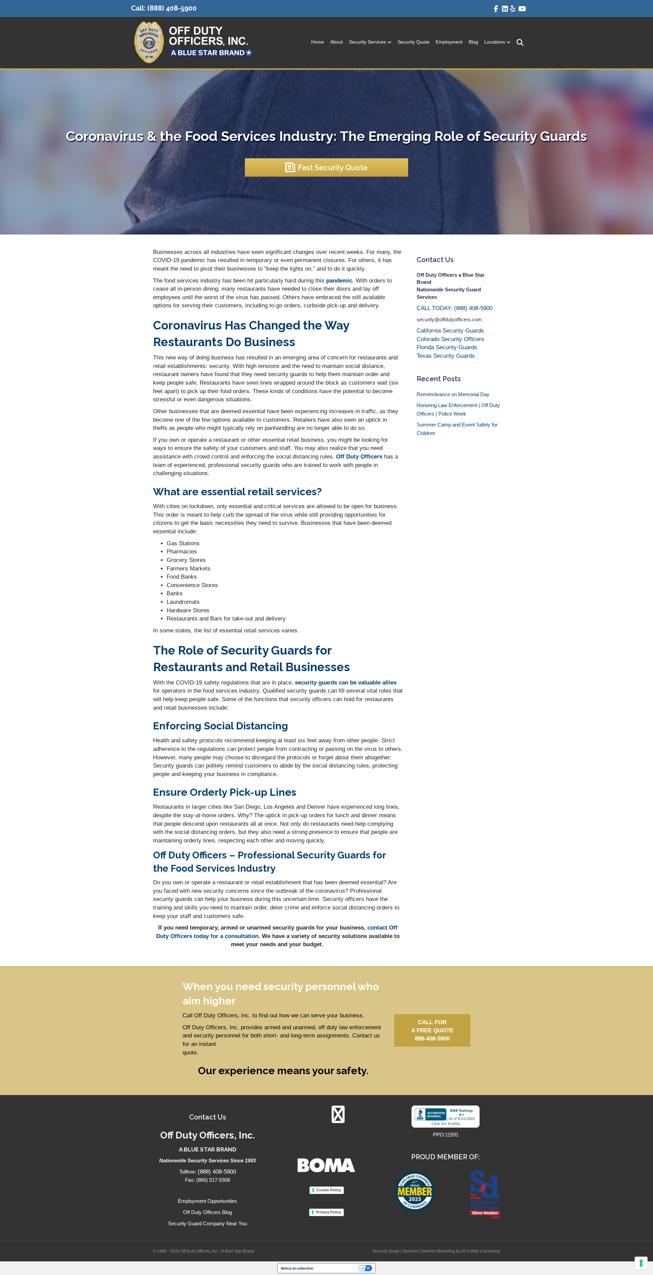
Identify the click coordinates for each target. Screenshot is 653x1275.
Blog (473, 42)
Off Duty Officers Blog (207, 1212)
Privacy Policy (328, 1212)
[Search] (518, 42)
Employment (449, 42)
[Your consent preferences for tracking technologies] (641, 1263)
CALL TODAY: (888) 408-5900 (454, 308)
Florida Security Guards (447, 347)
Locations (494, 42)
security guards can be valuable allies (346, 682)
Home (317, 42)
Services (411, 1251)
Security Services (367, 42)
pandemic (339, 280)
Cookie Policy (328, 1190)
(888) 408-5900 (172, 8)
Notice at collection (297, 1268)
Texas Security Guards (446, 356)
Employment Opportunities (207, 1201)
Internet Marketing (438, 1251)
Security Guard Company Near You (207, 1223)
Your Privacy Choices (338, 1268)
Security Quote (414, 42)
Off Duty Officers (359, 456)
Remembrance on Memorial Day (453, 394)
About (336, 42)
